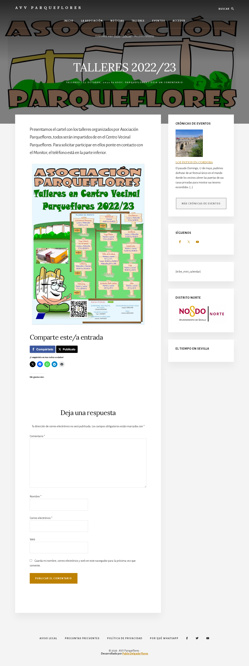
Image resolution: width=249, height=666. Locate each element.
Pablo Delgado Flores (135, 653)
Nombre (35, 496)
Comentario (37, 436)
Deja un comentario (167, 82)
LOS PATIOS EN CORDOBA (194, 162)
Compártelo (44, 349)
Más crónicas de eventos (201, 203)
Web (32, 539)
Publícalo (69, 349)
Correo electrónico (41, 518)
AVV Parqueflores (49, 7)
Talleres (73, 82)
